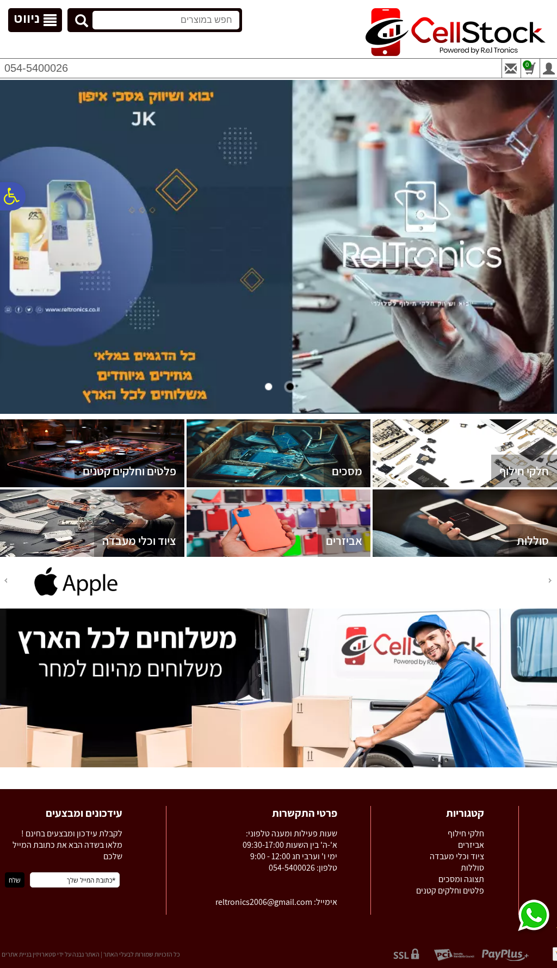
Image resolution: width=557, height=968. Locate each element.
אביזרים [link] (344, 540)
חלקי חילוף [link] (524, 471)
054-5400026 (36, 68)
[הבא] (5, 580)
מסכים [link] (347, 471)
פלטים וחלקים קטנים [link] (129, 471)
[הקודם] (551, 580)
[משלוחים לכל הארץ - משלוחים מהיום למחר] (278, 765)
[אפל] (76, 595)
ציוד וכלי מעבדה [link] (139, 540)
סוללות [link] (533, 540)
